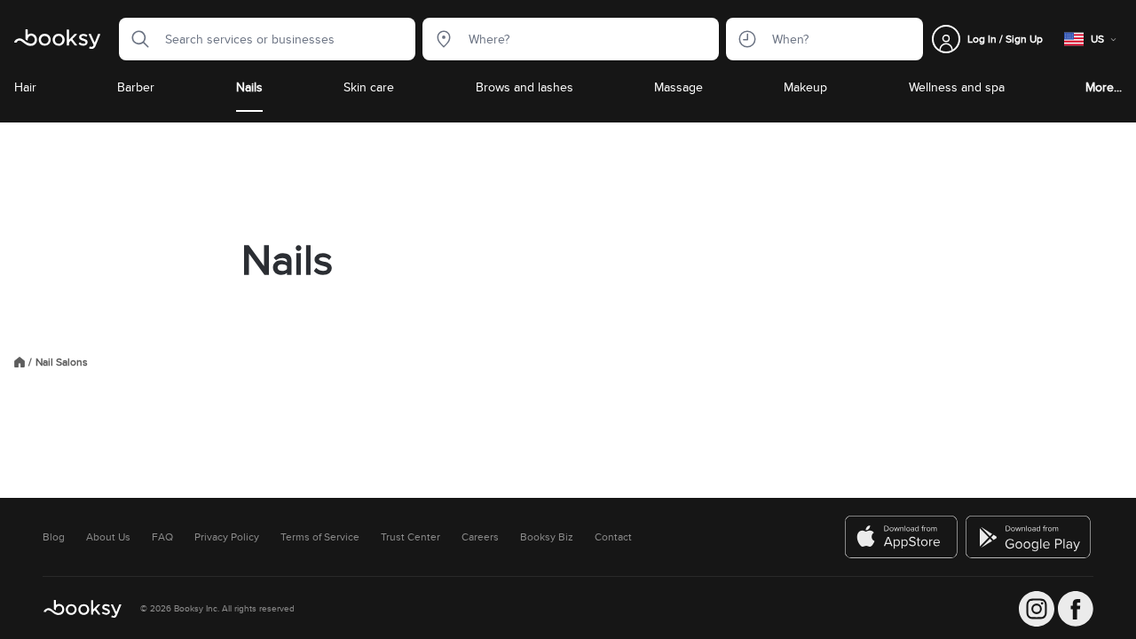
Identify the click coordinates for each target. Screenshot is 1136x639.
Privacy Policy (226, 537)
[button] (135, 39)
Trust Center (410, 537)
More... (1103, 87)
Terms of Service (319, 537)
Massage (678, 87)
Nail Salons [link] (62, 362)
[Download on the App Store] (901, 537)
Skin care (368, 87)
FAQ (162, 537)
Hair (25, 87)
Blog (54, 537)
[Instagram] (1036, 609)
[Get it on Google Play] (1029, 537)
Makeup (805, 87)
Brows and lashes (524, 87)
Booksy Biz (546, 537)
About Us (108, 537)
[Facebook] (1075, 609)
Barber (135, 87)
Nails (249, 87)
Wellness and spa (957, 87)
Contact (613, 537)
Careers (480, 537)
